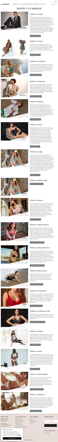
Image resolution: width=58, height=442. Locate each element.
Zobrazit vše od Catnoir (35, 54)
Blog (45, 4)
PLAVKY (20, 4)
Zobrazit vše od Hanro (35, 146)
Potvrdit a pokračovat (12, 438)
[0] (55, 2)
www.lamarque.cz (30, 440)
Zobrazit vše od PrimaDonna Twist (37, 322)
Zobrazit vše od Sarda (35, 369)
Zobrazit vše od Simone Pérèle (37, 389)
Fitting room (29, 4)
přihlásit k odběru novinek (50, 425)
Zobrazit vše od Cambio (35, 36)
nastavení (19, 435)
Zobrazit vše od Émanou (35, 119)
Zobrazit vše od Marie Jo (35, 219)
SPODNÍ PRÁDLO (16, 4)
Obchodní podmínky (18, 418)
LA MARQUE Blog (33, 421)
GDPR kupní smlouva (19, 424)
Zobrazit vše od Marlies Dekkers (37, 242)
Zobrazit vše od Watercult (36, 411)
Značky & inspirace (36, 4)
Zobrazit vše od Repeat (35, 344)
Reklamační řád (18, 423)
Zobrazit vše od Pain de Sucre (36, 284)
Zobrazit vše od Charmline (36, 75)
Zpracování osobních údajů (20, 426)
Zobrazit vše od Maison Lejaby (37, 184)
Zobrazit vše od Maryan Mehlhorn (37, 265)
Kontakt (31, 423)
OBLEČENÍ (24, 4)
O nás (42, 4)
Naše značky (32, 420)
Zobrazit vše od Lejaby (35, 175)
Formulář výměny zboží (19, 421)
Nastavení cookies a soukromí (20, 427)
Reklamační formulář (19, 420)
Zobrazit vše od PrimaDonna (36, 305)
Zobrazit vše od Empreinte (36, 96)
